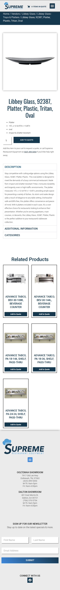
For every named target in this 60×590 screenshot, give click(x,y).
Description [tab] (13, 166)
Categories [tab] (12, 235)
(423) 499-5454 (30, 152)
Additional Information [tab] (21, 228)
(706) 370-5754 (30, 500)
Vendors (15, 13)
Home (6, 13)
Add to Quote (26, 140)
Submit (30, 560)
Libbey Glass (28, 13)
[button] (52, 6)
